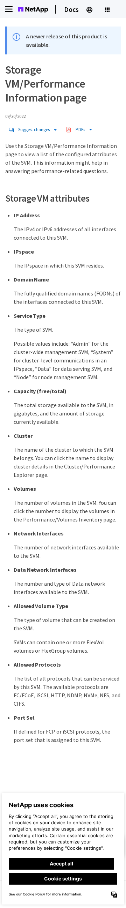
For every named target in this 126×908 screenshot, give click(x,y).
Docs (71, 9)
